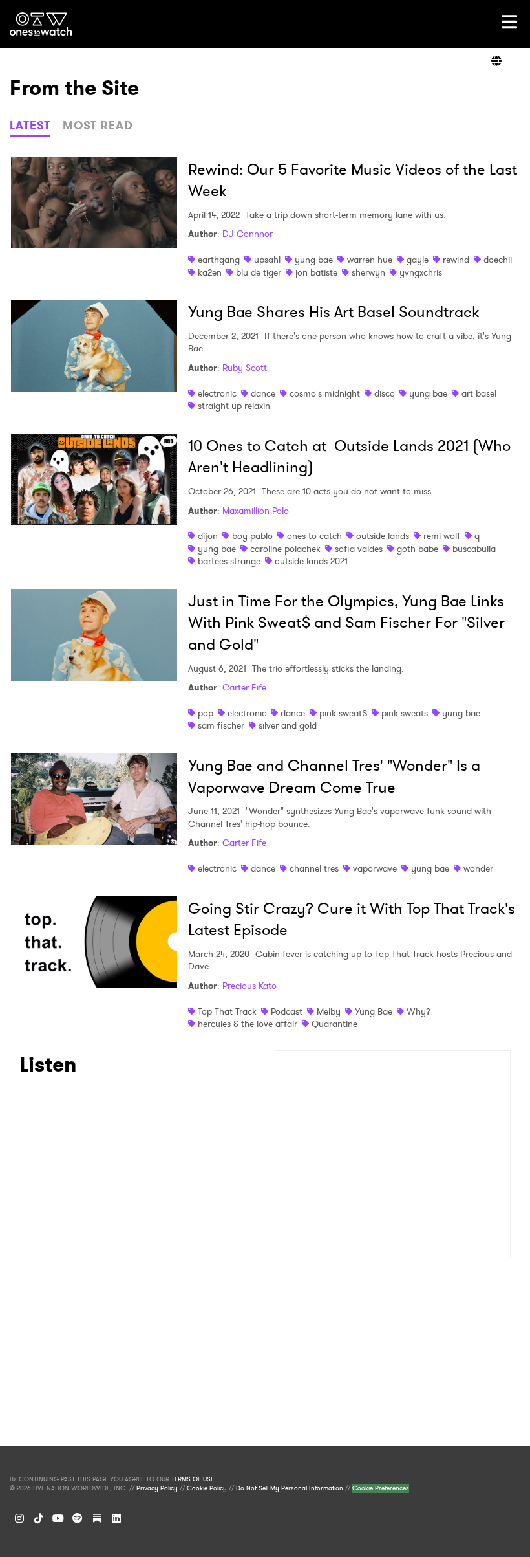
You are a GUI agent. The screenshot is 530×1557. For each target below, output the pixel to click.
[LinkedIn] (116, 1518)
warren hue (369, 259)
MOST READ (98, 125)
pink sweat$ (343, 713)
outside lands (382, 535)
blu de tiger (258, 272)
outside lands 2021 (311, 561)
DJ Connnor (247, 233)
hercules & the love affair (247, 1023)
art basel (478, 393)
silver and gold (288, 725)
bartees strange (229, 561)
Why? (418, 1011)
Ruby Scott (244, 367)
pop (205, 713)
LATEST (30, 125)
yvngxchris (420, 272)
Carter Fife (244, 687)
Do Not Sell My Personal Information (289, 1488)
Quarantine (334, 1023)
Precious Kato (249, 985)
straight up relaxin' (235, 405)
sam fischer (221, 725)
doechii (497, 259)
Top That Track (227, 1011)
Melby (329, 1011)
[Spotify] (77, 1518)
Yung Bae (373, 1011)
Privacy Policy (157, 1488)
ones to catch (314, 535)
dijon (208, 535)
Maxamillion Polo (255, 510)
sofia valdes (359, 548)
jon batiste (316, 272)
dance (263, 393)
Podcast (286, 1011)
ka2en (210, 272)
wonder (478, 868)
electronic (217, 393)
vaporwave (375, 868)
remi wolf (441, 535)
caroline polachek (285, 548)
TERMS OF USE (192, 1479)
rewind (456, 259)
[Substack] (97, 1518)
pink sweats (404, 713)
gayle (418, 259)
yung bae (314, 259)
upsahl (267, 259)
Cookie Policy (207, 1488)
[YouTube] (58, 1518)
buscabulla (474, 548)
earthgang (219, 259)
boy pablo (252, 535)
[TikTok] (38, 1518)
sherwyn (368, 272)
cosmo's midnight (325, 393)
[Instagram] (19, 1518)
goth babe (417, 548)
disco (384, 393)
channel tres (314, 868)
